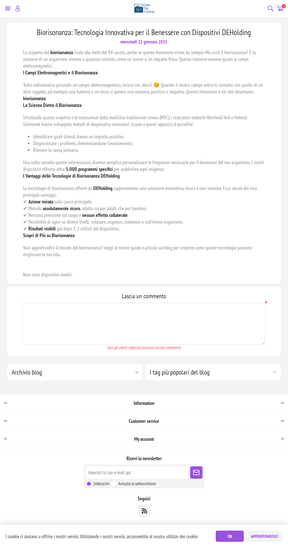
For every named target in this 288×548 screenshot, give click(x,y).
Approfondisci (264, 536)
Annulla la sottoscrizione (137, 483)
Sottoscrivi (101, 483)
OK (230, 536)
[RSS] (144, 511)
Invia (196, 472)
